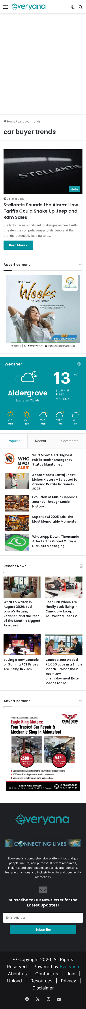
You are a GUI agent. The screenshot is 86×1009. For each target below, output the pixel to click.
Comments (69, 441)
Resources (41, 980)
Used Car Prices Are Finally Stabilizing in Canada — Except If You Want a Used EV (61, 609)
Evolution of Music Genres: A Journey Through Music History (55, 502)
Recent (40, 441)
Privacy (68, 980)
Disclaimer (43, 988)
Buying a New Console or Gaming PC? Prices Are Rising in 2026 (21, 664)
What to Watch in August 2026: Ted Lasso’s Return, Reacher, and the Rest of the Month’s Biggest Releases (22, 614)
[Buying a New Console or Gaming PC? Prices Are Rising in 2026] (22, 644)
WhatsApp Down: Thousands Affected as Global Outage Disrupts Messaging (55, 541)
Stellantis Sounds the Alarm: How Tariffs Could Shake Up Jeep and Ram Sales (41, 211)
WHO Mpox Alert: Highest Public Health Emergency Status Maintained (52, 460)
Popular (14, 441)
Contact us (46, 973)
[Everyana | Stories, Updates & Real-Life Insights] (28, 6)
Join (71, 973)
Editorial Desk (15, 198)
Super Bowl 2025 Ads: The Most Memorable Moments (54, 519)
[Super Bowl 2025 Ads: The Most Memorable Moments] (17, 523)
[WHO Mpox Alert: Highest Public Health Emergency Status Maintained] (17, 461)
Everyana (69, 966)
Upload (15, 980)
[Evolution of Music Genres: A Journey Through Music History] (17, 503)
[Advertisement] (43, 68)
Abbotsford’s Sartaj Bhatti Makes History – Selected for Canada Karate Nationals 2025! (55, 482)
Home (10, 121)
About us (17, 973)
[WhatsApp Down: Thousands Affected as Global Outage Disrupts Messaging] (17, 542)
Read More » (18, 245)
